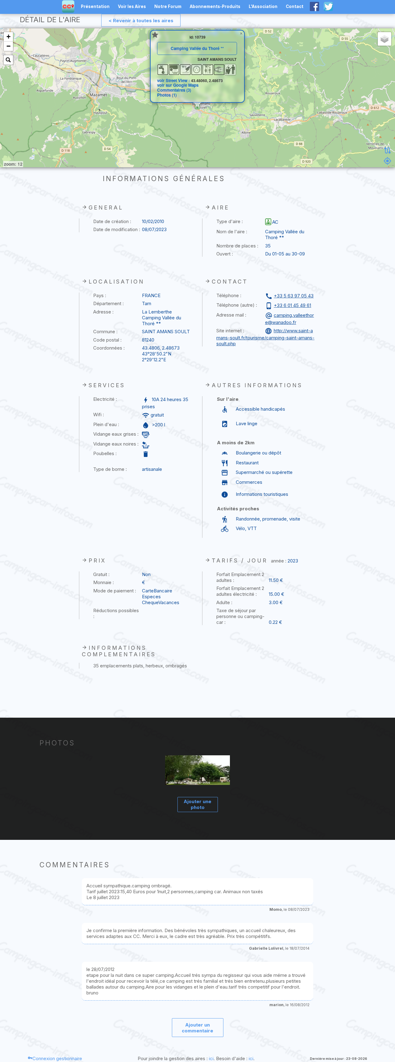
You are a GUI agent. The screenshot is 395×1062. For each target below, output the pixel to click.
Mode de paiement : (114, 591)
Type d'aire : (229, 221)
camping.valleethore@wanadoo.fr (289, 318)
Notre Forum (167, 6)
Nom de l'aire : (231, 231)
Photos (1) (167, 95)
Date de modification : (116, 229)
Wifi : (98, 414)
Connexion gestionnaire (57, 1058)
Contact (294, 6)
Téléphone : (228, 295)
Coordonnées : (109, 348)
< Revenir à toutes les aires (141, 20)
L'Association (263, 6)
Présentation (95, 6)
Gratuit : (101, 574)
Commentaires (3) (174, 90)
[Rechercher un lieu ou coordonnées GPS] (8, 59)
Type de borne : (110, 469)
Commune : (105, 331)
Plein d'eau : (106, 424)
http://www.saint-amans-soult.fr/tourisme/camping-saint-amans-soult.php (265, 337)
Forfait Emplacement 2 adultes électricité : (240, 591)
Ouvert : (224, 254)
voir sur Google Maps (177, 85)
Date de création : (112, 221)
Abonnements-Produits (215, 6)
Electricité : (105, 399)
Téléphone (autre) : (236, 305)
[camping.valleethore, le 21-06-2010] (197, 771)
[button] (197, 106)
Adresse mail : (231, 315)
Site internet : (230, 331)
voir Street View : (174, 80)
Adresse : (103, 312)
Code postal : (107, 340)
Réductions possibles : (116, 613)
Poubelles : (105, 453)
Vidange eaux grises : (116, 434)
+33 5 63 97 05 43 (294, 296)
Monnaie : (103, 582)
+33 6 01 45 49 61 (292, 305)
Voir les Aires (132, 6)
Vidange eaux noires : (116, 444)
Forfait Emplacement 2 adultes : (240, 577)
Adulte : (224, 602)
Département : (108, 303)
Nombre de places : (237, 246)
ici (211, 1058)
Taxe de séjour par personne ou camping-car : (240, 616)
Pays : (99, 295)
